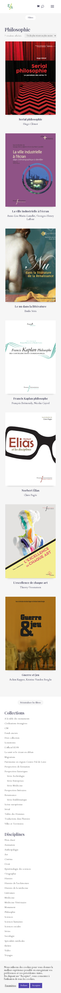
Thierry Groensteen (30, 587)
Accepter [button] (36, 985)
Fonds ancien (11, 733)
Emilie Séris (31, 311)
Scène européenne (14, 804)
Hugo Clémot (30, 124)
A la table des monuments (17, 718)
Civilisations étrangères (16, 723)
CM (6, 728)
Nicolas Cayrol (41, 403)
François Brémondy (22, 403)
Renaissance (10, 795)
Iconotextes (10, 742)
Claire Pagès (30, 495)
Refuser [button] (23, 985)
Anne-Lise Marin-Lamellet (21, 216)
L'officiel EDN (12, 747)
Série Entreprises (15, 780)
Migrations (10, 757)
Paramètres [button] (10, 985)
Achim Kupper (17, 679)
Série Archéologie (16, 776)
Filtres (30, 17)
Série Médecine (15, 785)
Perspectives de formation (17, 766)
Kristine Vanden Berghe (39, 679)
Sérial (7, 809)
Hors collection (12, 737)
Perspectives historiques (16, 771)
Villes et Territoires (14, 823)
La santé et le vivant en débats (19, 752)
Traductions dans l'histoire (17, 818)
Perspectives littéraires (15, 790)
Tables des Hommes (14, 814)
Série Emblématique (17, 799)
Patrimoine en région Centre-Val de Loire (25, 761)
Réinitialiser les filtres (30, 702)
